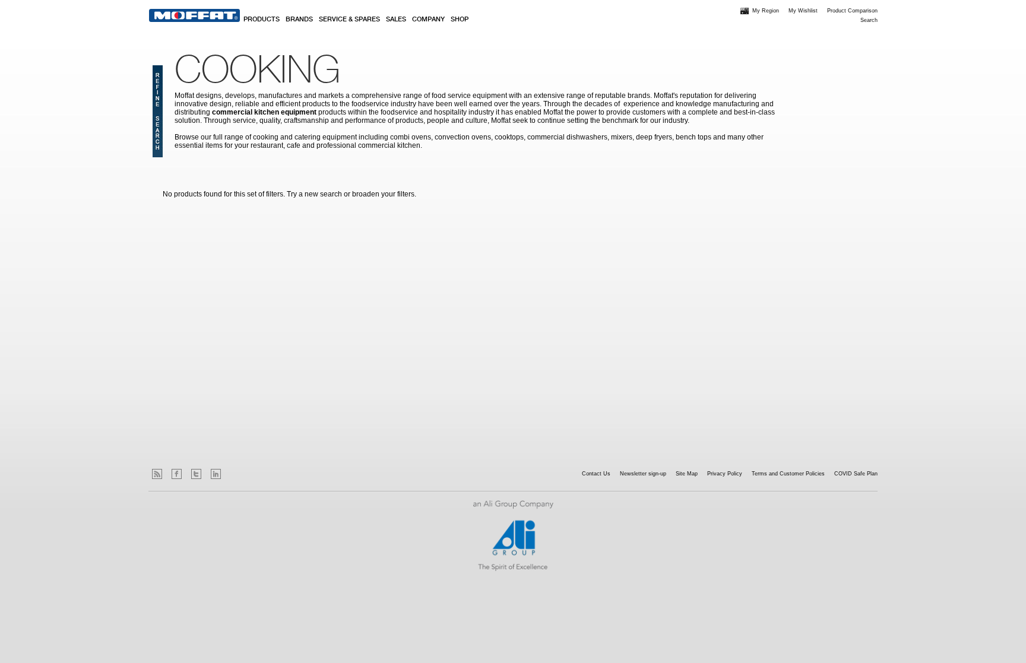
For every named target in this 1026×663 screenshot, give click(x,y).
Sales (396, 19)
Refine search (158, 111)
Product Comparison (852, 11)
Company (428, 19)
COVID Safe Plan (856, 474)
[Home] (194, 15)
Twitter (196, 474)
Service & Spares (349, 19)
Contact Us (596, 474)
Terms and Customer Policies (788, 474)
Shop (459, 19)
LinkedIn (216, 474)
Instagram (235, 474)
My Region (765, 11)
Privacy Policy (724, 474)
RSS (157, 474)
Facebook (177, 474)
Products (261, 19)
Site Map (687, 474)
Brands (299, 19)
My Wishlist (803, 11)
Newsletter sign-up (643, 474)
